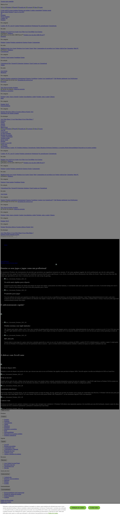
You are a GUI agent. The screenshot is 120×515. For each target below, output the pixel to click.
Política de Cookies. (53, 513)
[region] (60, 509)
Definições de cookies (78, 507)
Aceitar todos (94, 507)
